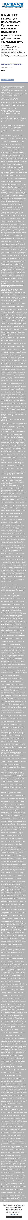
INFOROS (14, 113)
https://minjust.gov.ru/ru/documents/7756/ (12, 285)
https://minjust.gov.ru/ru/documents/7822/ (12, 580)
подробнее (19, 1206)
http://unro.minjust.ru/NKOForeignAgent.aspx (13, 419)
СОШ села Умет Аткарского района (11, 64)
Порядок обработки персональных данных (12, 86)
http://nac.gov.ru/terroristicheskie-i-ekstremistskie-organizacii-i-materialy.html (13, 472)
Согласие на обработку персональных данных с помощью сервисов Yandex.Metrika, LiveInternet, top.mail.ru (14, 95)
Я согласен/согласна (14, 1217)
